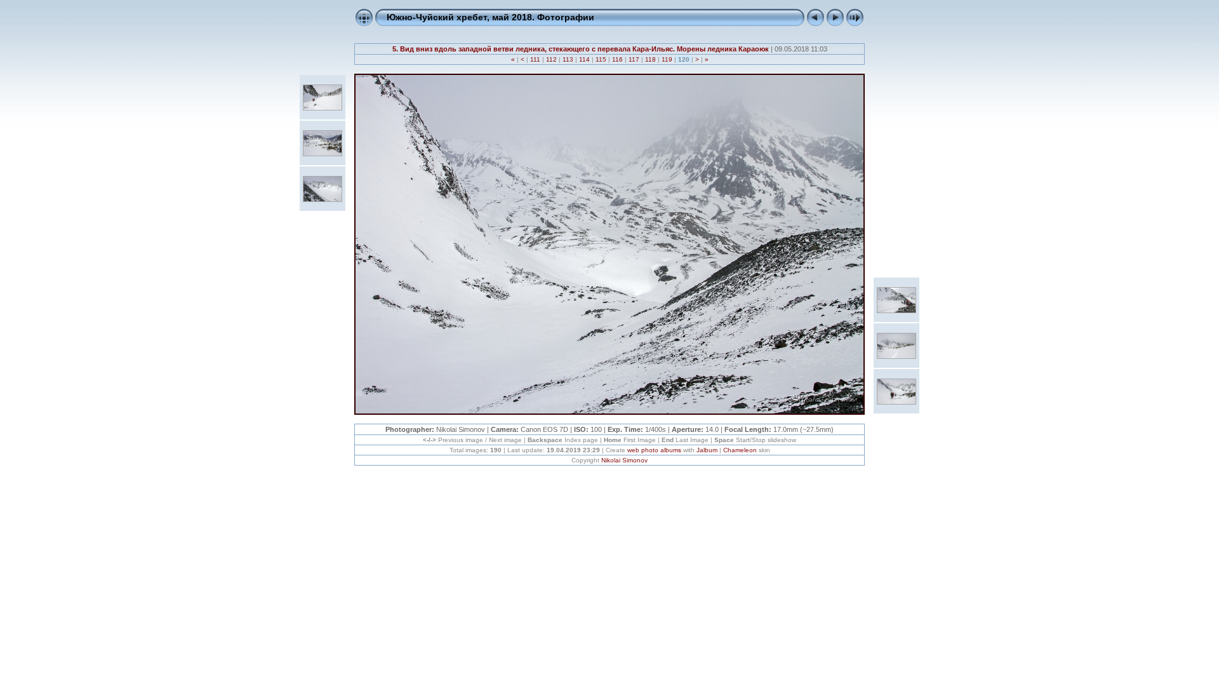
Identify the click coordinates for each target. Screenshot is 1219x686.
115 (601, 59)
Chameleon (740, 450)
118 (650, 59)
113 (568, 59)
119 (667, 59)
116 (617, 59)
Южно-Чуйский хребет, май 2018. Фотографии (490, 17)
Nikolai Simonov (624, 460)
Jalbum (706, 450)
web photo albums (654, 450)
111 (535, 59)
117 (634, 59)
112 (551, 59)
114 (584, 59)
